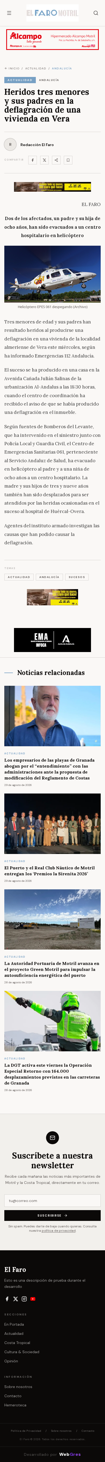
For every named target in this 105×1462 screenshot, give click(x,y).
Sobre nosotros (18, 1386)
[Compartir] (56, 160)
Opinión (11, 1361)
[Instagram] (24, 1299)
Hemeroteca (15, 1405)
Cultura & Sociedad (21, 1351)
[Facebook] (32, 160)
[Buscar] (96, 13)
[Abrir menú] (9, 13)
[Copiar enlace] (68, 160)
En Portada (14, 1324)
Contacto (13, 1395)
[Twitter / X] (44, 160)
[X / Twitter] (15, 1299)
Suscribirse (49, 1215)
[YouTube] (33, 1299)
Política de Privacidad (26, 1431)
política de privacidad (59, 1230)
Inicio (14, 68)
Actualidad (13, 1333)
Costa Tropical (17, 1342)
